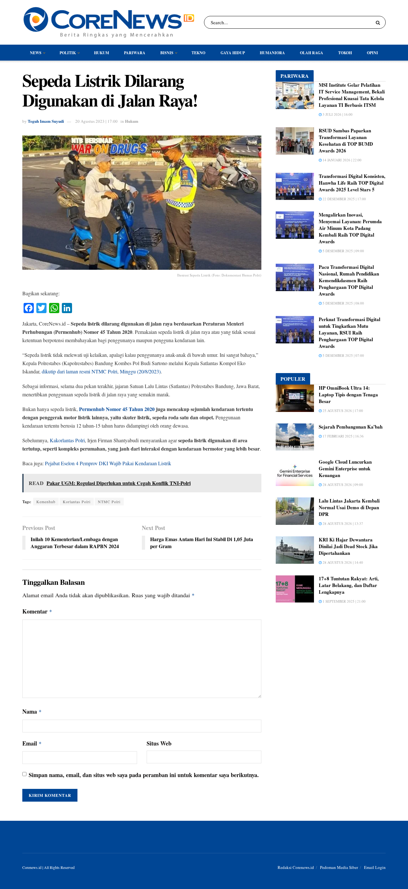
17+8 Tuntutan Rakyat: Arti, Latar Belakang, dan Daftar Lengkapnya (349, 585)
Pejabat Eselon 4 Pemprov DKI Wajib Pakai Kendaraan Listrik (108, 463)
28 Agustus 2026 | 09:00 (342, 484)
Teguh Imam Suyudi (46, 121)
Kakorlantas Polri (67, 440)
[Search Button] (379, 22)
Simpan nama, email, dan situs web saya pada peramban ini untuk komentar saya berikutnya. (144, 775)
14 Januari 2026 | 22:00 (341, 160)
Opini (372, 52)
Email (32, 743)
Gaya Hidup (233, 52)
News (35, 52)
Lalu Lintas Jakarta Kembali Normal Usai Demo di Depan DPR (349, 507)
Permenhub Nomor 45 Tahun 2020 (117, 409)
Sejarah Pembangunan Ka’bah (350, 426)
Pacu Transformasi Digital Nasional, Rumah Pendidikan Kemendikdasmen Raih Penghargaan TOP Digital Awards (349, 280)
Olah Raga (311, 52)
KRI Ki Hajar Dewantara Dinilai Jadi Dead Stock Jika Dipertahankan (348, 546)
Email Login (375, 867)
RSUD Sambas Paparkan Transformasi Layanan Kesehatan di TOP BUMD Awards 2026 (346, 140)
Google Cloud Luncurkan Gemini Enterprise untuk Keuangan (345, 468)
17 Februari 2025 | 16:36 (343, 436)
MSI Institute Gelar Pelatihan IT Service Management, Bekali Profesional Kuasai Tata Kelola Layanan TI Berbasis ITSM (352, 94)
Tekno (198, 52)
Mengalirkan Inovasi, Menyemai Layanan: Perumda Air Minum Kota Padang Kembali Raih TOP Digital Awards (350, 228)
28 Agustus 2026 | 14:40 (342, 562)
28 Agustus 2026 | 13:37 (342, 523)
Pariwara (134, 52)
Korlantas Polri (77, 501)
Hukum (101, 52)
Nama (32, 711)
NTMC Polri (109, 501)
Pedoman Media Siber (339, 867)
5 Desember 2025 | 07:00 (343, 355)
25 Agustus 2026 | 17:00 (342, 410)
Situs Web (159, 743)
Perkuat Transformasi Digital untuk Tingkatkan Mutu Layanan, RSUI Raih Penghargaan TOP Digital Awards (349, 332)
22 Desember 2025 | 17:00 (344, 198)
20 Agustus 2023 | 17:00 (96, 121)
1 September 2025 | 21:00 (344, 601)
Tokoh (345, 52)
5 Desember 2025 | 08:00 (343, 303)
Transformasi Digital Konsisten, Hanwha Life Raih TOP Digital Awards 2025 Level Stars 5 (352, 183)
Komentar (37, 611)
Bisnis (166, 52)
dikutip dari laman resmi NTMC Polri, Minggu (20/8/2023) (101, 371)
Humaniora (272, 52)
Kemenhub (45, 501)
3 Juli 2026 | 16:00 (337, 114)
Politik (68, 52)
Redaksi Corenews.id (296, 867)
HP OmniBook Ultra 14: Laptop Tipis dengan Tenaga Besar (348, 394)
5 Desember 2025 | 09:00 (343, 250)
